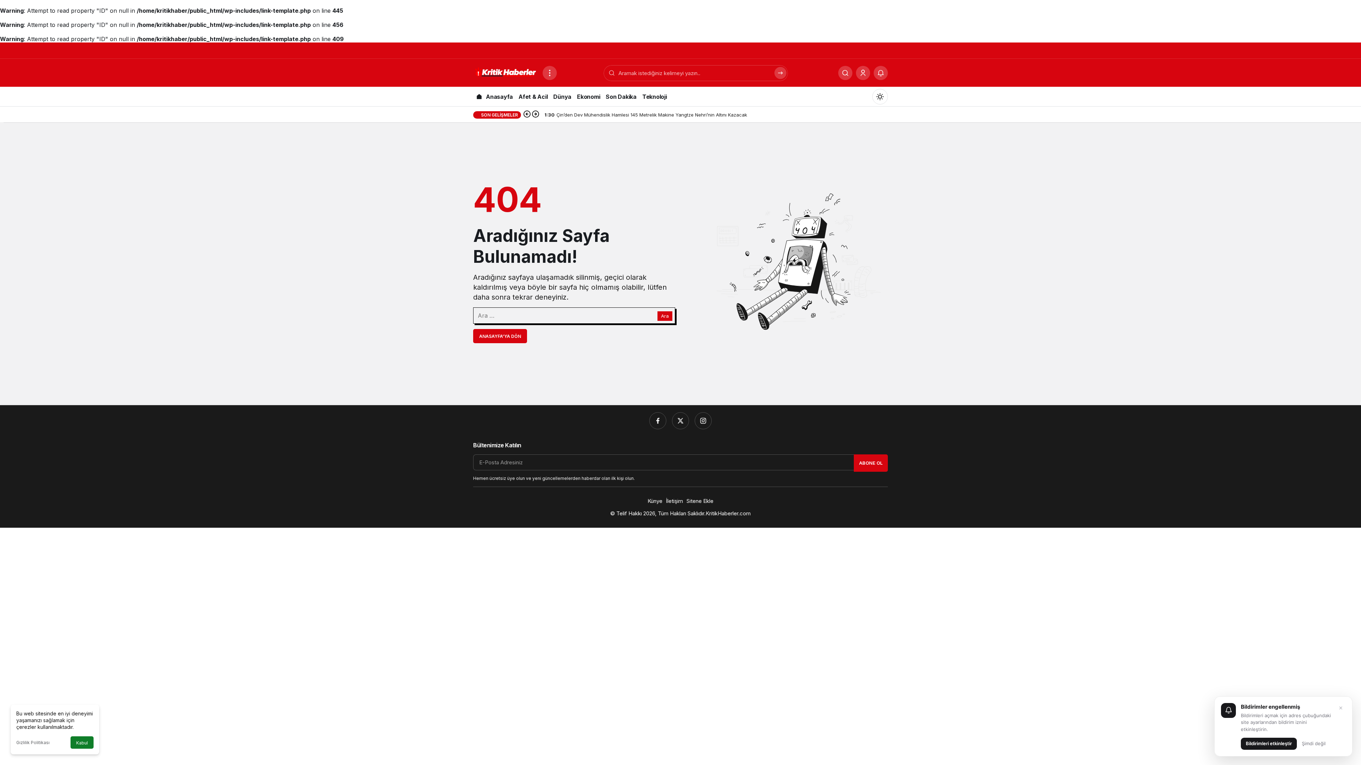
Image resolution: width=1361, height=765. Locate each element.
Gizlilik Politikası (33, 742)
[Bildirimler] (881, 73)
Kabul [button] (82, 743)
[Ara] (845, 73)
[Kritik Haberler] (505, 72)
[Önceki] (527, 115)
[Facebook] (657, 420)
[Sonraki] (535, 115)
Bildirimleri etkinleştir (1269, 743)
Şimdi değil (1314, 743)
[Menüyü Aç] (550, 73)
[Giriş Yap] (863, 73)
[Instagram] (703, 420)
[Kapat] (1341, 708)
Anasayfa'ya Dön (500, 336)
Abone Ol (871, 463)
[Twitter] (680, 420)
